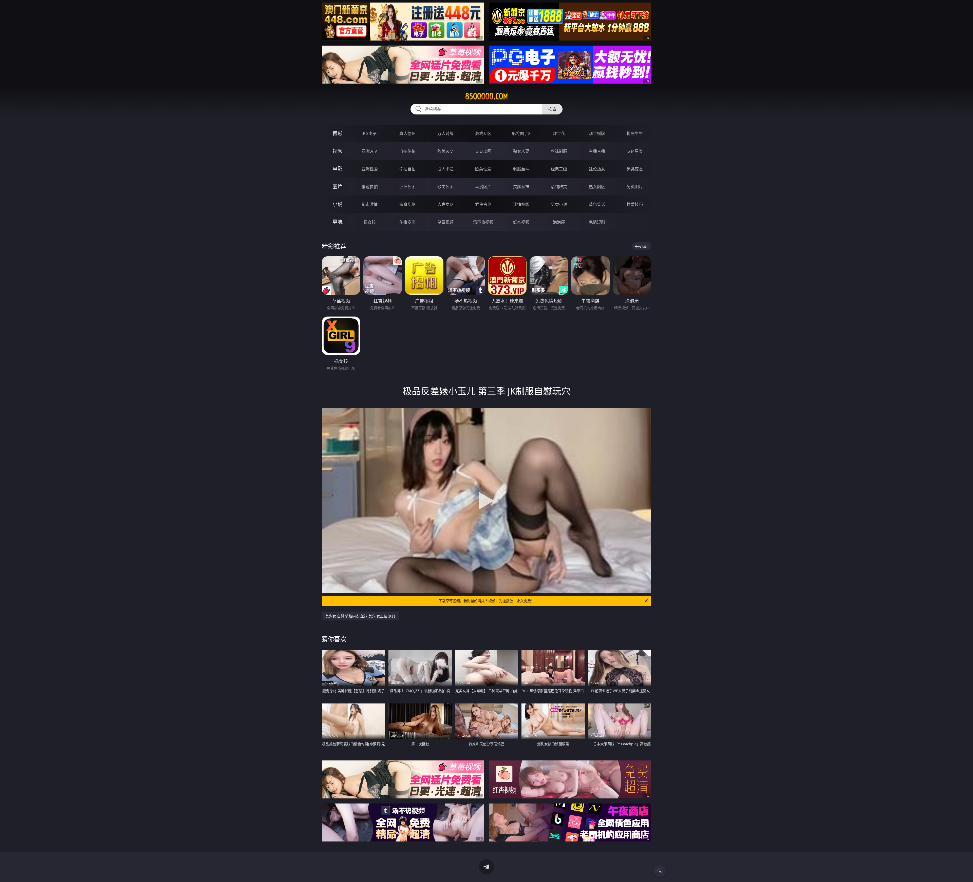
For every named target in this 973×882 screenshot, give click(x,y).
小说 (337, 204)
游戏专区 (483, 133)
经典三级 (559, 169)
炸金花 (559, 133)
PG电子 (370, 133)
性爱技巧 (635, 204)
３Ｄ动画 (483, 151)
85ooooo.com (486, 96)
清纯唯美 (559, 186)
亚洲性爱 (370, 169)
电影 (337, 168)
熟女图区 (597, 186)
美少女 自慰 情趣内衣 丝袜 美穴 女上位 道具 (360, 616)
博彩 (337, 133)
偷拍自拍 (407, 169)
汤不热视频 (483, 222)
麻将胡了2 (521, 133)
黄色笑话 (597, 204)
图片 (337, 186)
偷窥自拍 (370, 186)
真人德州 (407, 133)
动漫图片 (483, 186)
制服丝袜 (521, 169)
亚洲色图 (407, 186)
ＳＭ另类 (635, 151)
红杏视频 (521, 222)
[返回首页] (660, 871)
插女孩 (370, 222)
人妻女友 (445, 204)
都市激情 (370, 204)
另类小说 (559, 204)
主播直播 (597, 151)
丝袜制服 (559, 151)
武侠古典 (483, 204)
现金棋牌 (597, 133)
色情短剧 (597, 222)
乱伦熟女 (597, 169)
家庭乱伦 (407, 204)
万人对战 (445, 133)
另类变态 (635, 169)
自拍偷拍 (407, 151)
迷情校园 (521, 204)
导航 (337, 222)
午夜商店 (407, 222)
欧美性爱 (483, 169)
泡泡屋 (559, 222)
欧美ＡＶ (445, 151)
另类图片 (635, 186)
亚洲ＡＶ (370, 151)
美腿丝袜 (521, 186)
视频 (337, 151)
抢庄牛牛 (635, 133)
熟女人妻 (521, 151)
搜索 (552, 109)
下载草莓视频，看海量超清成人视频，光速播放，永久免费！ (486, 600)
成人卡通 (445, 169)
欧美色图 (445, 186)
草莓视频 (445, 222)
